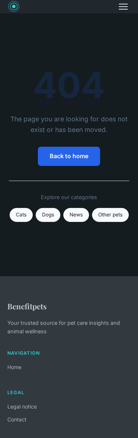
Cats (21, 215)
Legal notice (22, 406)
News (76, 215)
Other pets (110, 215)
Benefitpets (27, 306)
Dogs (48, 215)
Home (14, 367)
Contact (16, 419)
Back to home (69, 156)
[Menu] (123, 7)
